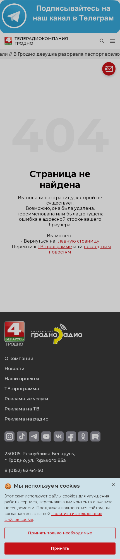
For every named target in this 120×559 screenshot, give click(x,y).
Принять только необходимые (60, 532)
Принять (60, 548)
